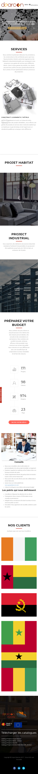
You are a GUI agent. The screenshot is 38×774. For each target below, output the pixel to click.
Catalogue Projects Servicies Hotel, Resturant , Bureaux (16, 745)
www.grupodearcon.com (12, 485)
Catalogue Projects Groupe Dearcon (11, 738)
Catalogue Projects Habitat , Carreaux (11, 740)
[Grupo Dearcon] (12, 4)
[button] (34, 5)
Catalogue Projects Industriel (9, 743)
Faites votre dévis (19, 422)
